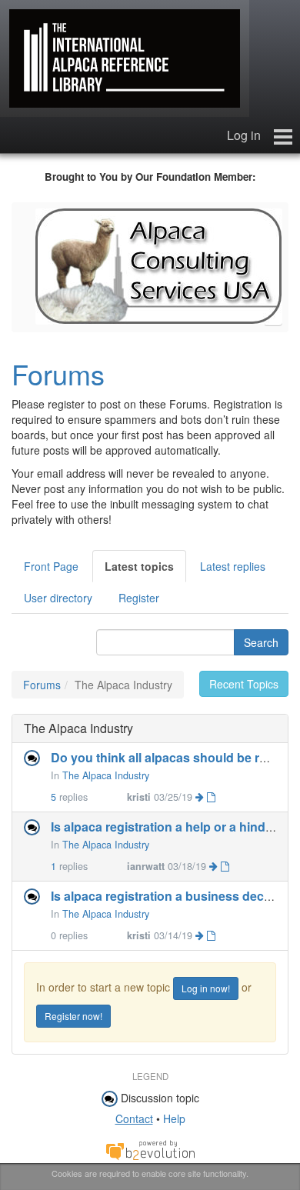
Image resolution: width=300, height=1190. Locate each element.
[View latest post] (205, 797)
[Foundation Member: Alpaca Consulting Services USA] (158, 264)
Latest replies (232, 566)
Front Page (51, 566)
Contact (134, 1118)
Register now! (73, 1015)
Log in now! (206, 988)
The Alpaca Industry (105, 775)
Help (174, 1118)
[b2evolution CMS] (150, 1149)
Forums (58, 373)
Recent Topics (243, 684)
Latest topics (139, 566)
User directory (58, 597)
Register (138, 597)
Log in (244, 135)
